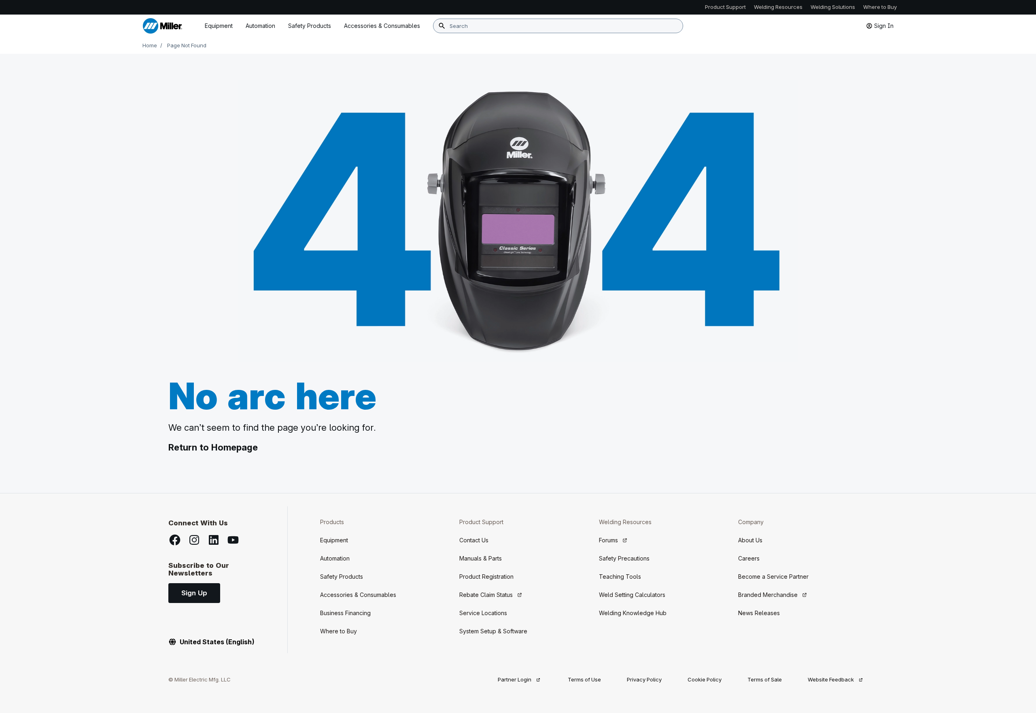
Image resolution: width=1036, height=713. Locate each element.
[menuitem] (382, 26)
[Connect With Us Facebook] (174, 539)
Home (149, 45)
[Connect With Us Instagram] (194, 539)
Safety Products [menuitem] (309, 25)
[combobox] (558, 26)
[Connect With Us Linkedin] (213, 539)
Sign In (884, 25)
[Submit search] (442, 26)
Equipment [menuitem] (219, 25)
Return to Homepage (213, 447)
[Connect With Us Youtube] (233, 539)
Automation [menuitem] (260, 25)
